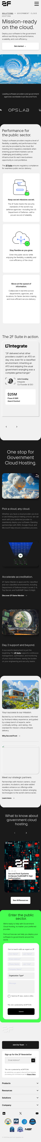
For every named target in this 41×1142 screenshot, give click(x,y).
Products (6, 1083)
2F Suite (9, 166)
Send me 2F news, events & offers (22, 996)
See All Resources (20, 900)
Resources (7, 1090)
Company (6, 1105)
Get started (19, 46)
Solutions (7, 13)
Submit (21, 1011)
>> (33, 1060)
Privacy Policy (31, 1074)
